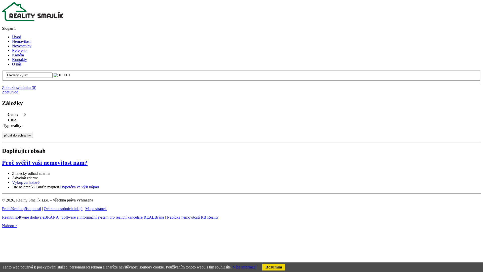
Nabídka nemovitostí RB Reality (193, 217)
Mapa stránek (96, 209)
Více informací (244, 267)
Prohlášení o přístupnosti (21, 209)
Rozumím (273, 267)
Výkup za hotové (25, 182)
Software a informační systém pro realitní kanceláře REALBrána (112, 217)
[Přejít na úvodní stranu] (32, 20)
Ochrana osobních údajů (63, 209)
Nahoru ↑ (9, 226)
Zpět (5, 92)
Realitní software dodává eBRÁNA (30, 217)
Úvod (13, 92)
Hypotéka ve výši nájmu (79, 187)
